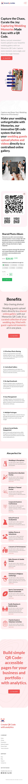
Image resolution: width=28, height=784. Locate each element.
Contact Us (3, 763)
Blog (2, 758)
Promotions (3, 742)
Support (3, 760)
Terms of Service (4, 748)
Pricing (2, 740)
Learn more (11, 481)
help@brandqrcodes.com (6, 770)
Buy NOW (7, 58)
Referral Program (4, 744)
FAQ (2, 756)
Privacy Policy (4, 746)
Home (2, 738)
